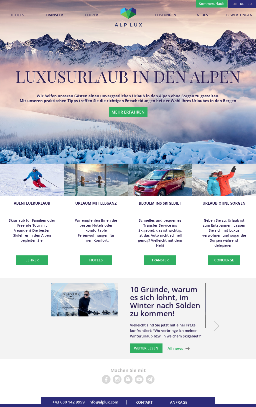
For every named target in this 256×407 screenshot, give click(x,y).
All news (175, 348)
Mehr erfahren (128, 112)
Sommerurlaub (211, 3)
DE (242, 4)
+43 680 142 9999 (68, 401)
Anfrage (178, 402)
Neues (202, 15)
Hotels (17, 15)
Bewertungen (239, 15)
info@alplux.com (103, 401)
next (216, 326)
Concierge (224, 260)
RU (250, 4)
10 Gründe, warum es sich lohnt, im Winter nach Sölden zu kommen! (165, 301)
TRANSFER (54, 15)
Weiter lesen (146, 348)
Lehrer (91, 15)
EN (234, 4)
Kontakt (144, 402)
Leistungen (165, 15)
